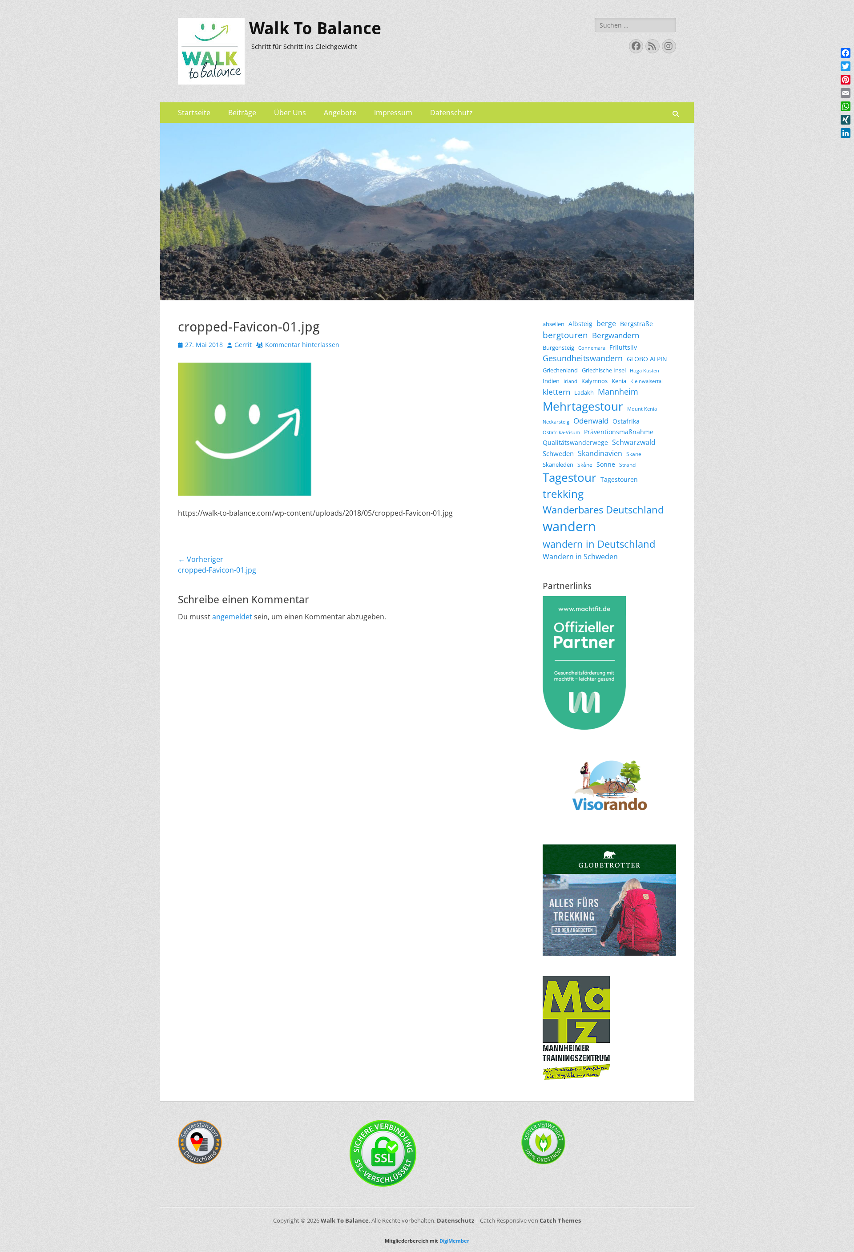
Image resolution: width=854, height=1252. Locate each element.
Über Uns (290, 112)
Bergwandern (615, 335)
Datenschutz (451, 112)
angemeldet (232, 617)
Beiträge (242, 112)
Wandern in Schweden (580, 556)
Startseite (194, 112)
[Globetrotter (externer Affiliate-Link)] (609, 953)
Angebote (340, 112)
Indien (551, 381)
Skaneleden (558, 464)
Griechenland (560, 370)
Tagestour (569, 477)
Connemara (591, 348)
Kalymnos (594, 381)
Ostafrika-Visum (561, 432)
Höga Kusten (644, 371)
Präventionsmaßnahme (618, 432)
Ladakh (584, 392)
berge (606, 323)
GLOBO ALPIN (647, 359)
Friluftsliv (623, 347)
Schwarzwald (634, 442)
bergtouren (565, 335)
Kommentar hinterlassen (302, 344)
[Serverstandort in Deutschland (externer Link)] (200, 1162)
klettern (556, 392)
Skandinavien (600, 453)
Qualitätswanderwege (575, 442)
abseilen (553, 324)
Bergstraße (636, 323)
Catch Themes (560, 1220)
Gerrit (243, 344)
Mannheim (618, 391)
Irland (570, 381)
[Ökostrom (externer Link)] (543, 1162)
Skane (633, 454)
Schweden (558, 453)
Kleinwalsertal (646, 381)
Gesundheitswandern (583, 358)
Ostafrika (626, 421)
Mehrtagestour (583, 406)
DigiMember (454, 1240)
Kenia (619, 381)
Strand (627, 464)
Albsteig (580, 323)
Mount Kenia (642, 409)
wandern (569, 526)
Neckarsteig (556, 422)
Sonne (605, 464)
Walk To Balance (315, 28)
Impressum (393, 112)
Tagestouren (619, 479)
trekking (563, 494)
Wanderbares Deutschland (603, 509)
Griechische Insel (604, 370)
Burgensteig (558, 347)
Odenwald (590, 421)
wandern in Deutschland (599, 544)
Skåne (584, 464)
